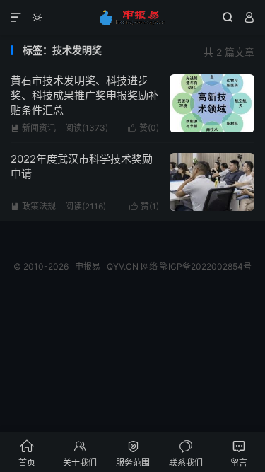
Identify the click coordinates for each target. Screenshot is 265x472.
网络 (149, 266)
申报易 (132, 17)
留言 (238, 453)
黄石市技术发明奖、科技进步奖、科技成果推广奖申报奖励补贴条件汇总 (85, 95)
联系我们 (186, 453)
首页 (26, 453)
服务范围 (133, 453)
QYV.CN (123, 266)
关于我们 (80, 453)
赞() (143, 127)
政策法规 (33, 206)
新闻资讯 (33, 127)
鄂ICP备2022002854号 (206, 266)
